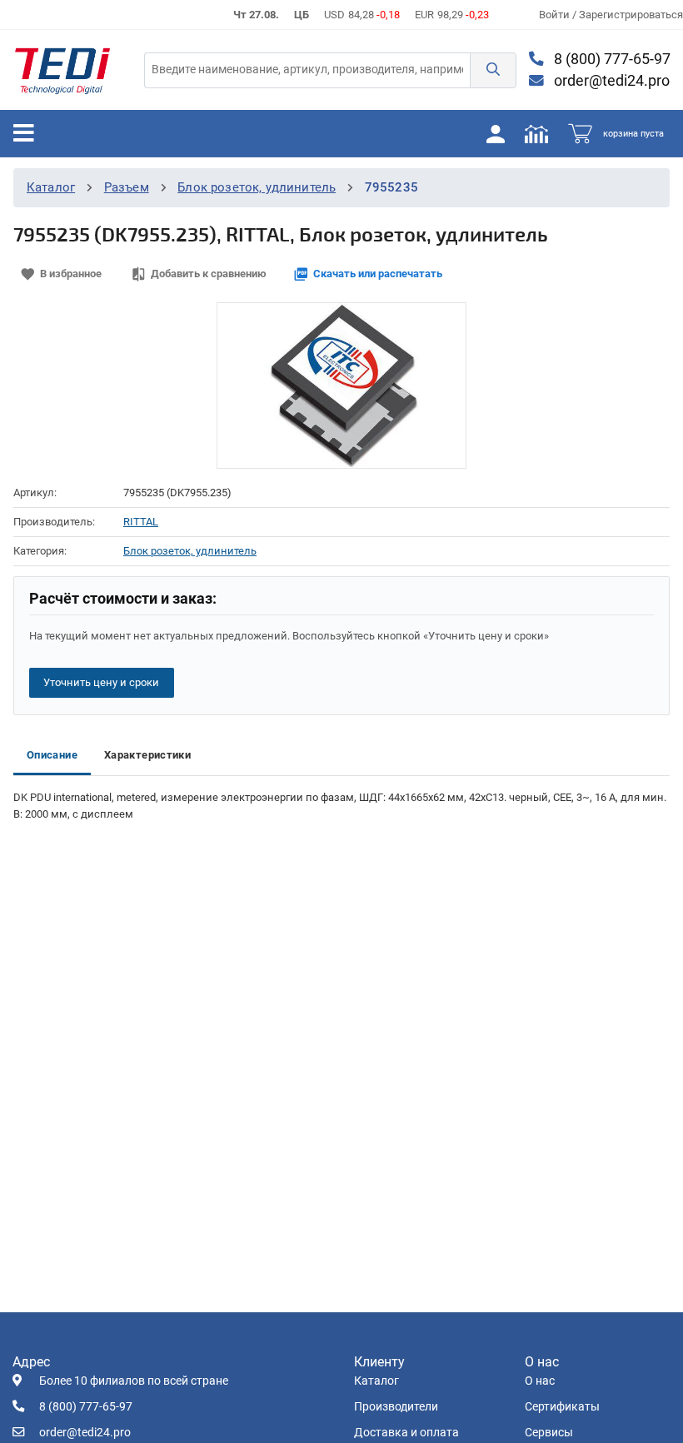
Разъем (126, 187)
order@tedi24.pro (610, 80)
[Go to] (62, 70)
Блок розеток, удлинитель (256, 187)
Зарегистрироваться (631, 14)
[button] (493, 70)
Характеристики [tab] (147, 755)
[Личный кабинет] (495, 133)
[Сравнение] (536, 133)
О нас (540, 1381)
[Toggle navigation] (23, 133)
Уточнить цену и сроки (101, 682)
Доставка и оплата (406, 1433)
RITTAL (140, 521)
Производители (396, 1407)
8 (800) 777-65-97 (611, 59)
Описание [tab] (52, 755)
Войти (555, 14)
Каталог (51, 187)
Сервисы (549, 1433)
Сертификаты (562, 1407)
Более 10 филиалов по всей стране (133, 1381)
